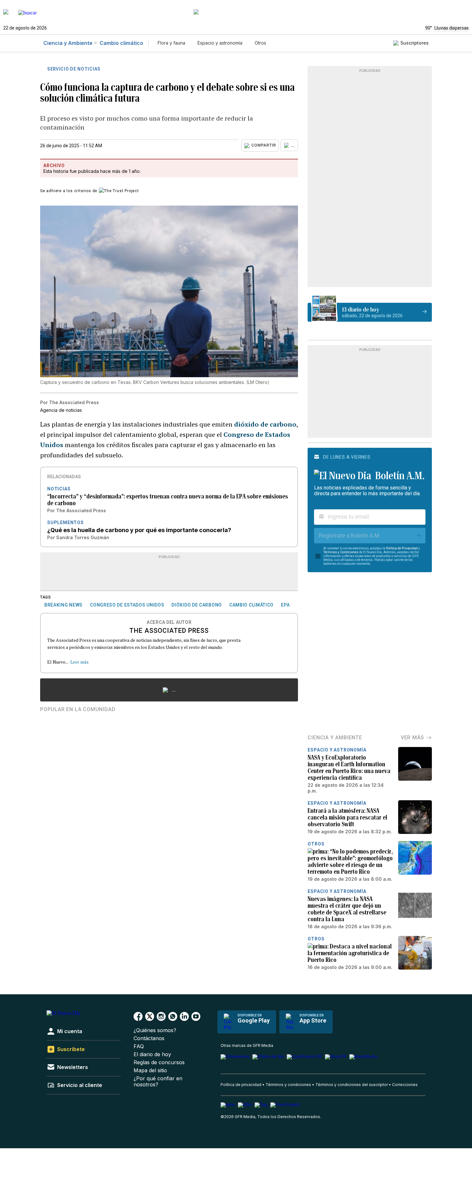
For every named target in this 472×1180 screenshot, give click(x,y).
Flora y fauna (171, 43)
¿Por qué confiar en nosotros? (158, 1081)
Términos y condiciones (288, 1084)
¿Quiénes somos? (155, 1030)
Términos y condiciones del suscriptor (351, 1084)
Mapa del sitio (150, 1070)
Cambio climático (121, 43)
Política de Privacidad (402, 548)
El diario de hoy (152, 1054)
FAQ (139, 1046)
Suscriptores (414, 43)
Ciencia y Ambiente (67, 43)
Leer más (79, 662)
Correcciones (405, 1084)
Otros (260, 43)
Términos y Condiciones (340, 552)
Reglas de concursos (159, 1062)
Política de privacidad (241, 1084)
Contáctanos (149, 1038)
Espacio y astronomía (219, 43)
